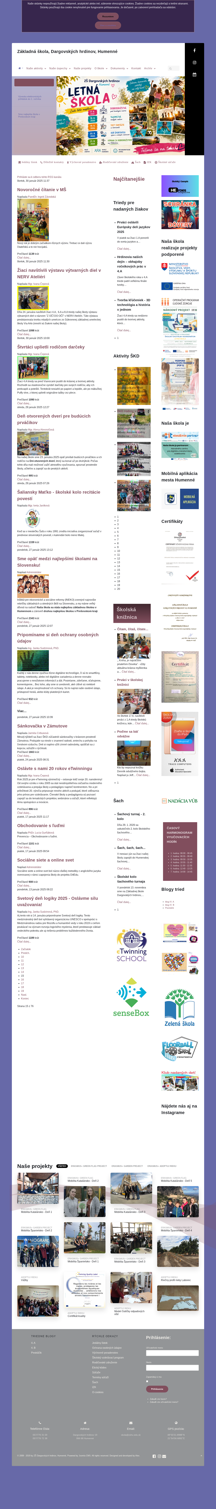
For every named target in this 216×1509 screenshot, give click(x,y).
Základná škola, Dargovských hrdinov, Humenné (67, 51)
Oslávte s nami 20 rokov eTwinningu (54, 768)
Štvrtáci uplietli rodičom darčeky (51, 347)
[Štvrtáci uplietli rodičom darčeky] (33, 367)
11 (22, 960)
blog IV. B (169, 905)
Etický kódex (99, 1367)
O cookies (97, 1392)
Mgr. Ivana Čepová (38, 284)
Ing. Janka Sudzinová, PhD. (43, 648)
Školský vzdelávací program (108, 1357)
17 (22, 983)
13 (22, 968)
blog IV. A (169, 902)
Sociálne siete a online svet (45, 860)
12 (22, 964)
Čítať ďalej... (24, 257)
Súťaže (96, 1372)
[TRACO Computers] (179, 743)
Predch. (25, 953)
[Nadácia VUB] (179, 800)
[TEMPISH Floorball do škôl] (179, 1048)
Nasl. (24, 994)
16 (22, 979)
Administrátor (33, 572)
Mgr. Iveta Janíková (38, 505)
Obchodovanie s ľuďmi (41, 825)
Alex (137, 1455)
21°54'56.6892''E (176, 1438)
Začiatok (26, 949)
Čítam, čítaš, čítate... (132, 629)
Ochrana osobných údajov (107, 1347)
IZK (94, 1387)
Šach (95, 1382)
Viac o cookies (108, 25)
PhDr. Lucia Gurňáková (41, 832)
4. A (33, 1343)
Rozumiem (108, 16)
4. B (33, 1347)
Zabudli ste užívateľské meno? (164, 1402)
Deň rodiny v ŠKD (130, 411)
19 (22, 991)
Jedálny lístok (100, 1343)
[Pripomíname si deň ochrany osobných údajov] (33, 660)
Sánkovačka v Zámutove (42, 726)
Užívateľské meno (154, 1348)
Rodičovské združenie (104, 1362)
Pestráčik (169, 908)
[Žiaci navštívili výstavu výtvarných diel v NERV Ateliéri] (33, 297)
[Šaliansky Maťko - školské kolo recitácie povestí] (33, 518)
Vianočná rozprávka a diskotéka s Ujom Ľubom (133, 486)
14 (22, 972)
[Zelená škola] (179, 1007)
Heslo (148, 1362)
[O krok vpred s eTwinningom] (180, 963)
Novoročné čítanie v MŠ (41, 189)
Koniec (25, 998)
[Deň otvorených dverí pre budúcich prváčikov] (33, 443)
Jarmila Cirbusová (38, 733)
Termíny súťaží (100, 1377)
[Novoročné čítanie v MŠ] (33, 219)
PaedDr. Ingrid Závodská (42, 196)
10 (22, 956)
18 (22, 987)
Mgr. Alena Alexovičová (41, 429)
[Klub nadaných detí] (180, 1080)
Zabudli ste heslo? (158, 1399)
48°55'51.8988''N (176, 1435)
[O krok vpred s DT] (180, 932)
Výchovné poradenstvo (105, 1352)
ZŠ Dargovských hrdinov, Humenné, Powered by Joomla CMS (62, 1455)
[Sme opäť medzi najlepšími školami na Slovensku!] (33, 586)
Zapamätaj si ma (153, 1377)
